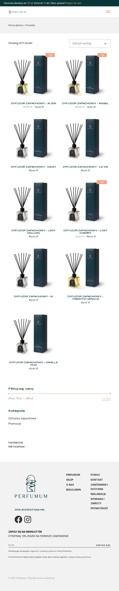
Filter (106, 399)
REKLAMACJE (98, 494)
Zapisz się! (103, 545)
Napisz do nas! (73, 3)
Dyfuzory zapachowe (22, 418)
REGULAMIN (73, 489)
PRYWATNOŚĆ (99, 508)
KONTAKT (97, 479)
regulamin (34, 551)
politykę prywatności (48, 551)
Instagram (16, 446)
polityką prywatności (82, 557)
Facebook (15, 442)
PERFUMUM (73, 474)
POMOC (95, 474)
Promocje (14, 423)
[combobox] (90, 43)
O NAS (70, 484)
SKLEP (69, 479)
